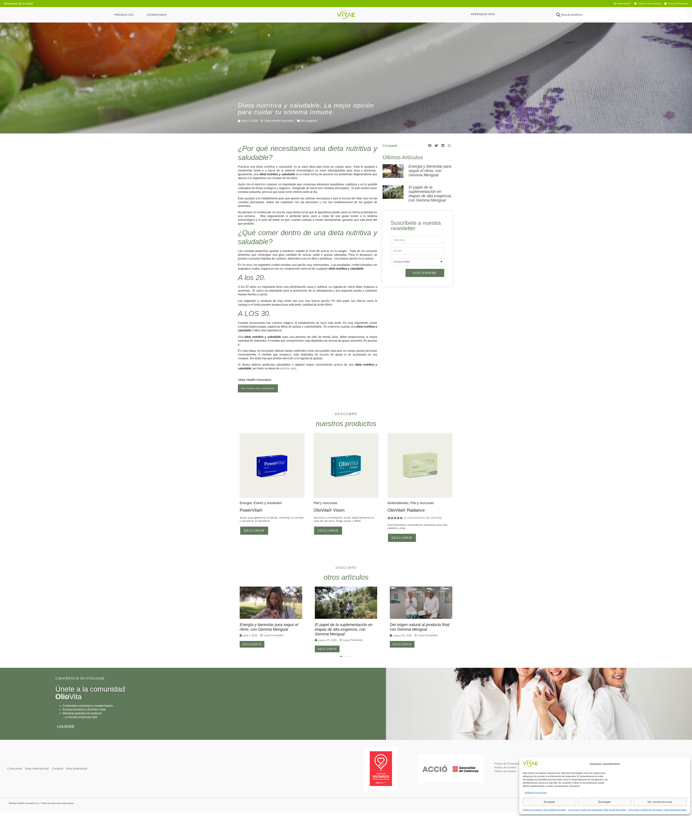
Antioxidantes (398, 503)
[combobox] (620, 15)
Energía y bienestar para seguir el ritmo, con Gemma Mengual (430, 170)
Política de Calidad (505, 771)
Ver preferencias (659, 801)
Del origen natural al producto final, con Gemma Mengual (420, 627)
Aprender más (483, 14)
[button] (430, 145)
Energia (246, 503)
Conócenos (157, 14)
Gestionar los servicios (536, 792)
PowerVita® (251, 510)
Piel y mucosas (325, 503)
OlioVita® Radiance (406, 510)
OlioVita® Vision (329, 510)
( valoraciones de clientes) (423, 517)
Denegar (604, 801)
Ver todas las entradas (258, 388)
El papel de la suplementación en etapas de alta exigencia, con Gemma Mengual (430, 193)
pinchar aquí (288, 368)
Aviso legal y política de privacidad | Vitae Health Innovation (597, 810)
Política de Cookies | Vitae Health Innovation (544, 810)
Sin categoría (308, 120)
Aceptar (549, 801)
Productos (124, 14)
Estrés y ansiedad (267, 503)
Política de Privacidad (506, 763)
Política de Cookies (505, 767)
